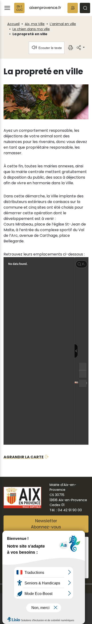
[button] (72, 8)
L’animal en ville (63, 24)
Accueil (13, 24)
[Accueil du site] (45, 8)
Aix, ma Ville (35, 24)
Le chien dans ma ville (31, 29)
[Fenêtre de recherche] (85, 8)
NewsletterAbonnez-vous (46, 524)
